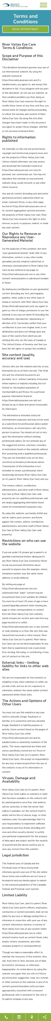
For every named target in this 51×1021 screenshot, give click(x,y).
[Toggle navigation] (43, 5)
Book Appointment (25, 29)
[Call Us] (6, 1017)
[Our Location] (32, 1017)
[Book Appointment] (19, 1017)
